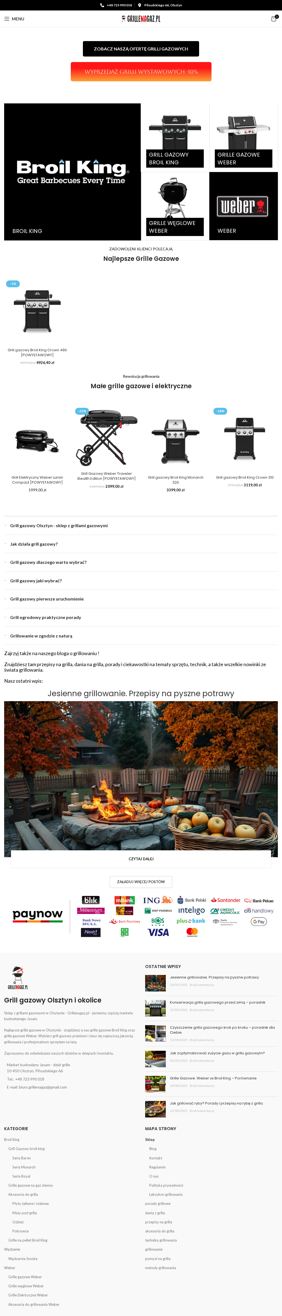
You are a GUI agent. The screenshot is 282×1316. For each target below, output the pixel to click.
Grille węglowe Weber (26, 1286)
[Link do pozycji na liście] (70, 1068)
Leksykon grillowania (166, 1194)
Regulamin (157, 1167)
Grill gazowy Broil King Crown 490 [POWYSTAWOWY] (37, 352)
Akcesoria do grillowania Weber (33, 1304)
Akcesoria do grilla (23, 1194)
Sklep (150, 1139)
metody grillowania (160, 1268)
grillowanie (153, 1249)
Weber (9, 1268)
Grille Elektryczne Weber (28, 1295)
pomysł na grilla (157, 1258)
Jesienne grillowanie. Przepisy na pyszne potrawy (141, 693)
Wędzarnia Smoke (22, 1258)
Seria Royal (21, 1176)
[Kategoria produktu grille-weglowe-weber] (175, 206)
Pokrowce (20, 1231)
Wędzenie (12, 1249)
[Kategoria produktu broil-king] (72, 171)
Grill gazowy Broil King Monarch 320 (176, 480)
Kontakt (155, 1158)
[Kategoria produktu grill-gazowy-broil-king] (175, 137)
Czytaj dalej (141, 859)
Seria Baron (21, 1158)
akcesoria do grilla (159, 1231)
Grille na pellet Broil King (27, 1240)
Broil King (11, 1139)
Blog (152, 1148)
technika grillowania (161, 1240)
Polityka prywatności (166, 1185)
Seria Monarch (24, 1167)
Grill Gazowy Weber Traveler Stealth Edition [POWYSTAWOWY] (106, 476)
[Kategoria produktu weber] (243, 206)
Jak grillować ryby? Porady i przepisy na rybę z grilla (216, 1103)
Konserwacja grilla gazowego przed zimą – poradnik (217, 1002)
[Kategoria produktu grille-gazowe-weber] (243, 137)
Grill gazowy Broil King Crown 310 (245, 477)
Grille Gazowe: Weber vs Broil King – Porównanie (213, 1078)
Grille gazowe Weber (25, 1277)
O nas (154, 1176)
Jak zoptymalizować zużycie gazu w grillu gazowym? (217, 1053)
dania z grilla (155, 1213)
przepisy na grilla (158, 1222)
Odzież (18, 1222)
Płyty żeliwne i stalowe (30, 1203)
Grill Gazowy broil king (26, 1148)
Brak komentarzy (202, 985)
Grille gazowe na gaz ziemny (30, 1185)
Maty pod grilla (24, 1213)
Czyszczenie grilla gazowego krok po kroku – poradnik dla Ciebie (222, 1030)
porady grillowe (157, 1203)
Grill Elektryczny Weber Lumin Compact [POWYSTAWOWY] (37, 480)
